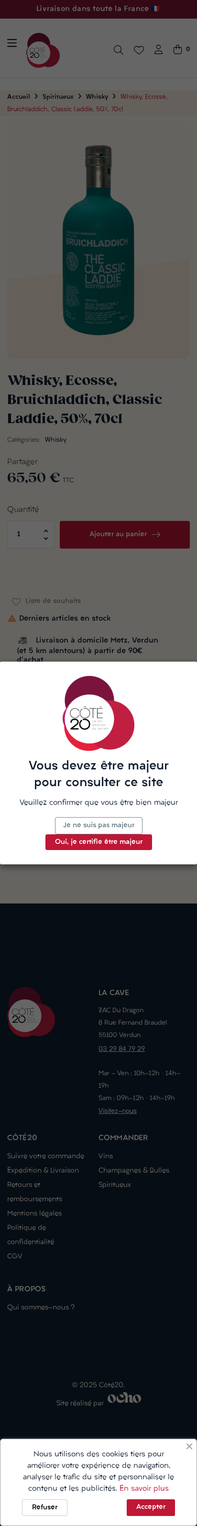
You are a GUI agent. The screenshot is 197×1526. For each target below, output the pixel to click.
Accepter (150, 1507)
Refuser (44, 1507)
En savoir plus (144, 1489)
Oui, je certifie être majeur (98, 842)
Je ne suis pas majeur (98, 825)
